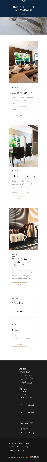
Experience (18, 443)
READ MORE (19, 115)
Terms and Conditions (16, 450)
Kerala (27, 443)
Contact (11, 447)
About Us (19, 447)
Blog (26, 447)
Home (11, 443)
